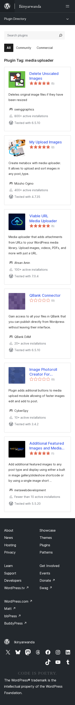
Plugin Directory (15, 18)
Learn (8, 566)
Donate (47, 580)
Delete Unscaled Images (44, 75)
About (8, 530)
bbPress (12, 616)
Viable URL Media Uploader (43, 218)
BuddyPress (15, 623)
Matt (10, 609)
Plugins (45, 545)
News (8, 538)
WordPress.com (18, 601)
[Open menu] (68, 6)
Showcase (48, 530)
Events (45, 573)
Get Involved (50, 566)
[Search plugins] (60, 35)
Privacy (10, 552)
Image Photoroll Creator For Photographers (43, 372)
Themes (46, 538)
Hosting (10, 545)
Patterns (46, 552)
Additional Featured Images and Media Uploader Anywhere (47, 446)
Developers (12, 580)
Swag (46, 588)
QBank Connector (45, 295)
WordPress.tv (16, 588)
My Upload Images (45, 142)
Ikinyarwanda (24, 642)
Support (10, 573)
